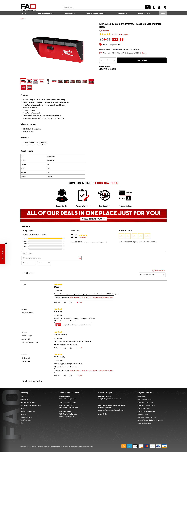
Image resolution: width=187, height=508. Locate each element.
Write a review (123, 34)
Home (22, 19)
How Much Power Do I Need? (146, 417)
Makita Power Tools (143, 408)
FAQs (22, 408)
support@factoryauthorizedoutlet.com (111, 410)
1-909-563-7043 (68, 405)
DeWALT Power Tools (144, 399)
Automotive (121, 13)
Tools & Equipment (44, 13)
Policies (23, 414)
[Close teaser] (6, 243)
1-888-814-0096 (106, 183)
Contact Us (24, 399)
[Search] (148, 7)
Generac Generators (144, 423)
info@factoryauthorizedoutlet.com (110, 399)
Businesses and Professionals (30, 405)
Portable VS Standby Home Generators (150, 420)
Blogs (22, 423)
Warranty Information (27, 411)
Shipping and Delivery (27, 402)
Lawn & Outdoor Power (95, 13)
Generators (69, 13)
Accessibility (102, 414)
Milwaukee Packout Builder (146, 405)
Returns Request (26, 417)
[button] (2, 254)
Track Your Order (25, 420)
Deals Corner (141, 396)
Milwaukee (105, 31)
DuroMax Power (142, 414)
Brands (23, 13)
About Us (23, 396)
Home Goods (143, 13)
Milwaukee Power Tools (145, 402)
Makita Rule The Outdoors (146, 411)
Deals (163, 13)
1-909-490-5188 (73, 407)
